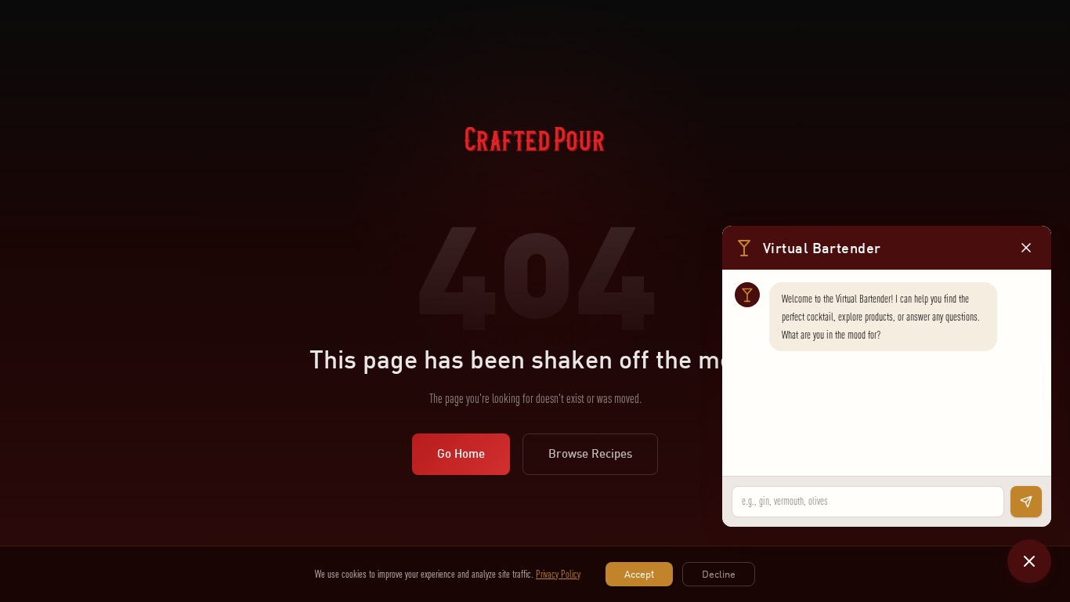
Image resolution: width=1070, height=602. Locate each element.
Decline (719, 574)
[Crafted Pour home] (535, 158)
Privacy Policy (558, 574)
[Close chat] (1029, 561)
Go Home (461, 453)
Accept (639, 574)
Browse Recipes (590, 453)
